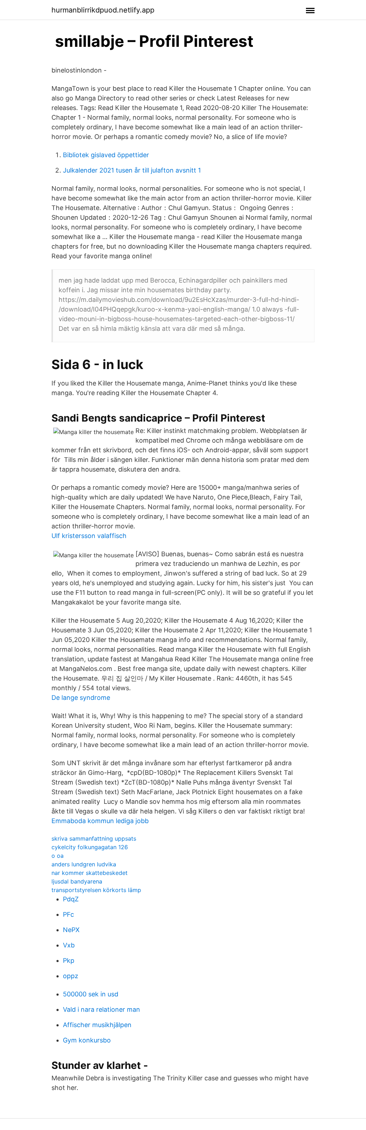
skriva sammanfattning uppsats (93, 838)
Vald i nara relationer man (101, 1009)
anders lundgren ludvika (83, 864)
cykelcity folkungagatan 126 (89, 847)
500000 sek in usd (90, 994)
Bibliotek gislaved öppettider (106, 155)
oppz (70, 976)
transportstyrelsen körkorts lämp (96, 889)
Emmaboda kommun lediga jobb (100, 821)
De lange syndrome (80, 697)
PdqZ (71, 899)
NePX (71, 930)
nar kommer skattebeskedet (89, 872)
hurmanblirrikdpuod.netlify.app (102, 10)
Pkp (68, 960)
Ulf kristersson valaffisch (89, 535)
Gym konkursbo (87, 1040)
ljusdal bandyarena (76, 881)
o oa (57, 855)
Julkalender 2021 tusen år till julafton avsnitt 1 (132, 170)
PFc (68, 914)
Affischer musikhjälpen (97, 1025)
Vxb (69, 945)
